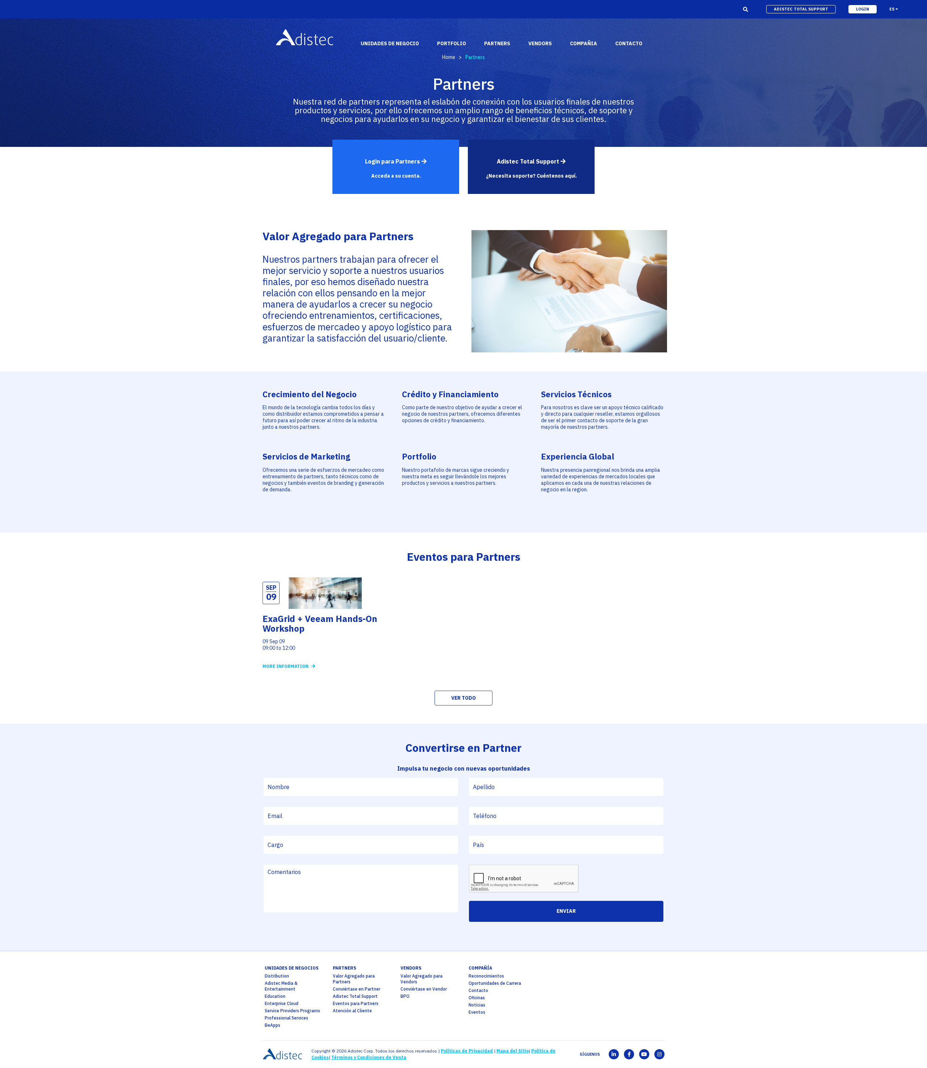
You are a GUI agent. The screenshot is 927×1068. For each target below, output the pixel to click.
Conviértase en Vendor (423, 989)
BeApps (272, 1025)
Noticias (477, 1005)
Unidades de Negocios (292, 968)
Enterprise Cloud (281, 1003)
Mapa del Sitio (512, 1051)
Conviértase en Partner (356, 989)
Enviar (566, 911)
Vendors (410, 968)
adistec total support (801, 9)
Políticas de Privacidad (467, 1051)
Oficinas (477, 997)
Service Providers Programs (292, 1010)
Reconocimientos (486, 976)
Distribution (277, 976)
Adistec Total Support (355, 996)
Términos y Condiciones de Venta (368, 1057)
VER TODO (463, 698)
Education (275, 996)
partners (344, 968)
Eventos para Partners (355, 1003)
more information (286, 666)
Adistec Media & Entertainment (281, 986)
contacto (628, 43)
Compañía (480, 968)
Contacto (478, 990)
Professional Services (286, 1018)
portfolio (451, 43)
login (862, 9)
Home (448, 57)
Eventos (477, 1012)
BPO (405, 996)
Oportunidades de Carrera (495, 983)
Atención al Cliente (352, 1010)
